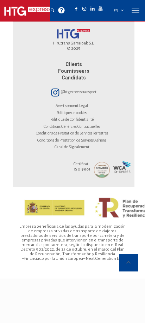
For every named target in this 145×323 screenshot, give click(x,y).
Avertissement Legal (72, 105)
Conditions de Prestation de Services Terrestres (72, 133)
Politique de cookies (72, 112)
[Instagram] (84, 9)
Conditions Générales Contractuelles (72, 126)
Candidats (74, 77)
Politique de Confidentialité (72, 119)
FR (116, 10)
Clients (73, 64)
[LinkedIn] (92, 9)
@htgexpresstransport (78, 92)
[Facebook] (76, 9)
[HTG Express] (28, 10)
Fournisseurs (73, 71)
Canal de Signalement (72, 147)
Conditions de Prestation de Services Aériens (71, 140)
